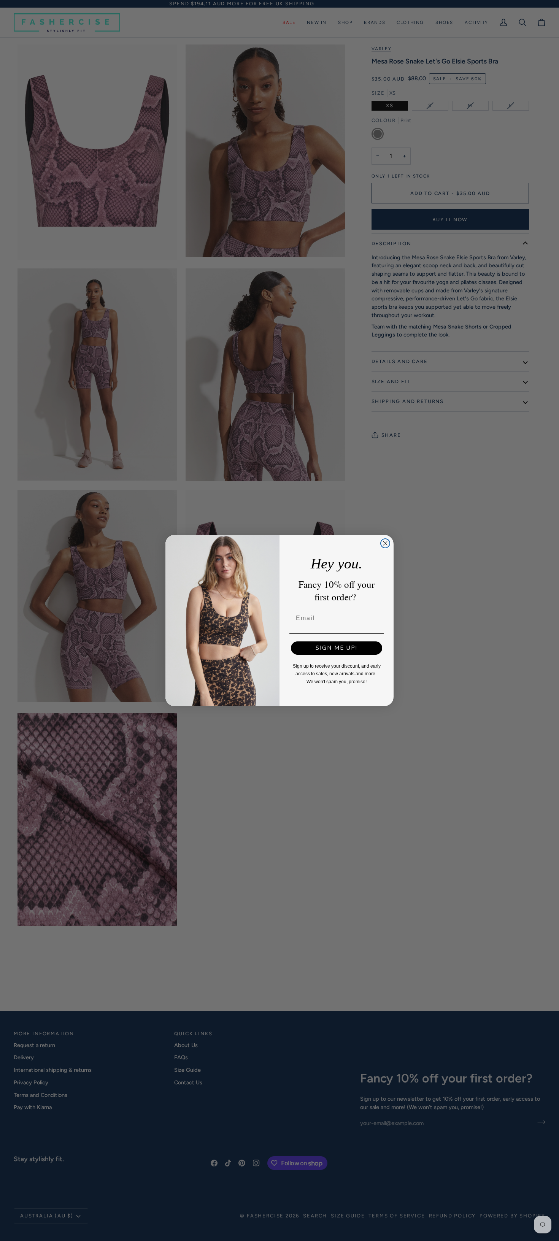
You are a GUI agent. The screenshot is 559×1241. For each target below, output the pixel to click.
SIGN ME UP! (336, 648)
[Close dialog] (385, 543)
